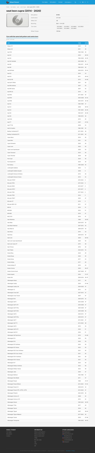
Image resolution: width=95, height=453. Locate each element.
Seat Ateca (10, 231)
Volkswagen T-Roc (11, 405)
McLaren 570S (11, 183)
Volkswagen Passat (12, 381)
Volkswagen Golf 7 (11, 320)
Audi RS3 (9, 94)
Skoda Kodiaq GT (11, 265)
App (35, 441)
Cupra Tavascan (11, 152)
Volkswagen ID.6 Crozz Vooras (14, 353)
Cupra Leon (10, 146)
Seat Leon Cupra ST (12, 243)
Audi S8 (9, 116)
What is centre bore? (39, 436)
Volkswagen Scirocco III (13, 396)
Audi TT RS (10, 125)
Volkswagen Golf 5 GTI (12, 304)
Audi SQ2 (9, 119)
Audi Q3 (9, 76)
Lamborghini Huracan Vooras (14, 177)
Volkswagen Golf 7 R (12, 323)
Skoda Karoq (10, 259)
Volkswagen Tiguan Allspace (14, 414)
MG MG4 (9, 210)
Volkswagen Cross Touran (13, 295)
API (35, 445)
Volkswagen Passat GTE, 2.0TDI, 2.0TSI (17, 390)
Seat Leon (9, 237)
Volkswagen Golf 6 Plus (13, 317)
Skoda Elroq (10, 253)
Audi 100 (9, 52)
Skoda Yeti (10, 277)
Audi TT (9, 122)
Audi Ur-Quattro (11, 128)
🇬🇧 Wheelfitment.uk (67, 438)
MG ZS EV (9, 216)
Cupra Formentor (11, 143)
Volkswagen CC (11, 289)
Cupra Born (10, 140)
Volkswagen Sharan (12, 402)
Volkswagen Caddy (12, 283)
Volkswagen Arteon (12, 280)
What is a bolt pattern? (39, 432)
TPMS (35, 438)
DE (85, 2)
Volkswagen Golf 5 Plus (13, 307)
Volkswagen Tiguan (12, 411)
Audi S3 (9, 106)
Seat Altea (9, 222)
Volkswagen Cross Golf (12, 292)
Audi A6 (9, 64)
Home (7, 7)
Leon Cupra (23, 7)
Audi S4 (9, 110)
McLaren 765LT (11, 198)
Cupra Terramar (11, 155)
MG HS (9, 207)
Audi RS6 (9, 100)
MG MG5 (9, 213)
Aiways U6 (10, 49)
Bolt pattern (53, 2)
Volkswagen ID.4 (11, 341)
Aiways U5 (10, 46)
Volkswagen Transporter (13, 420)
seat (18, 7)
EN (82, 2)
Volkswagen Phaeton (12, 393)
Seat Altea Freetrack (12, 225)
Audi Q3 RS (10, 79)
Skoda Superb (10, 274)
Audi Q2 (9, 73)
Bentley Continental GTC (13, 134)
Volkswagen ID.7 (11, 362)
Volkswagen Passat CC (13, 387)
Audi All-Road (10, 70)
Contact (60, 2)
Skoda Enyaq (10, 256)
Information (68, 2)
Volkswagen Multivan (12, 374)
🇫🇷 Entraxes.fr (65, 441)
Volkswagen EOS (11, 298)
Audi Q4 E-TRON (11, 82)
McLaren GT (10, 201)
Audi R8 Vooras (11, 88)
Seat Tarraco (10, 247)
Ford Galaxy (10, 164)
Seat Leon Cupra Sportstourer (14, 240)
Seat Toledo (10, 250)
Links (35, 443)
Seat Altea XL (10, 228)
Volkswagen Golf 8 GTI (12, 329)
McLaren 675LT (11, 189)
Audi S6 (9, 113)
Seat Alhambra (11, 219)
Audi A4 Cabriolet (11, 61)
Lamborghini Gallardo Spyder (14, 170)
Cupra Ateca (10, 137)
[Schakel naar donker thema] (75, 2)
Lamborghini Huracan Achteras (14, 173)
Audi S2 (9, 103)
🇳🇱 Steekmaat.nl (66, 432)
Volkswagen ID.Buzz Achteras (14, 365)
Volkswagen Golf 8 (11, 326)
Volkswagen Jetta (11, 371)
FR (87, 2)
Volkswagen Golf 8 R (12, 332)
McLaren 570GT (11, 180)
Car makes (45, 2)
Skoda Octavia (11, 268)
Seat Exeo (9, 234)
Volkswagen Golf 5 (11, 301)
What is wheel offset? (39, 434)
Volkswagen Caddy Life (13, 286)
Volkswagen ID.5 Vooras (13, 347)
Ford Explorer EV (11, 161)
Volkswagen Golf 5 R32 (13, 310)
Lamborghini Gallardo (12, 167)
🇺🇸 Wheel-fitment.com (67, 434)
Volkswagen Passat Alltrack (14, 384)
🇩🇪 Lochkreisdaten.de (67, 439)
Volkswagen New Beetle (13, 377)
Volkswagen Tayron (12, 408)
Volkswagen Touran (12, 417)
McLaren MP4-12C (11, 204)
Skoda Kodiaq (10, 262)
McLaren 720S (10, 192)
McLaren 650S (11, 186)
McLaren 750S (11, 195)
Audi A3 (9, 55)
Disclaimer (68, 450)
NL (80, 2)
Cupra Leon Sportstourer (13, 149)
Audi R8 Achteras (11, 85)
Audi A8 (9, 67)
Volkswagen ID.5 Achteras (13, 344)
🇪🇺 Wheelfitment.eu (67, 436)
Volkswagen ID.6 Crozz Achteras (15, 350)
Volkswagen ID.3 (11, 338)
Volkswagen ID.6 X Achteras (14, 356)
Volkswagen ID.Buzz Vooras (14, 368)
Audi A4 (9, 58)
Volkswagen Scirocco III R (13, 399)
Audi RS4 (9, 97)
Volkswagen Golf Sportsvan (14, 335)
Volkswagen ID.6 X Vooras (13, 359)
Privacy (73, 450)
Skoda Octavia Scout (12, 271)
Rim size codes (37, 439)
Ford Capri (9, 158)
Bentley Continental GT (13, 131)
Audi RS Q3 (10, 91)
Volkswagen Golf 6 (11, 314)
